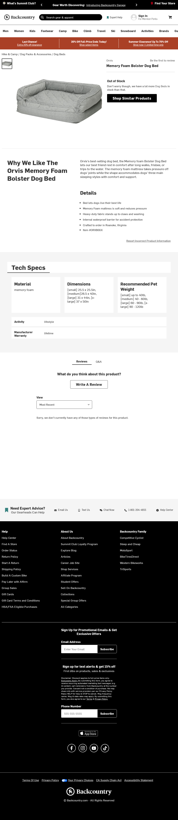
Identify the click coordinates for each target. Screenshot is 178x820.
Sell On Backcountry (73, 587)
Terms (89, 698)
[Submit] (42, 17)
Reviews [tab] (81, 361)
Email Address (71, 641)
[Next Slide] (136, 5)
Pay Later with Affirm (15, 581)
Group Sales (9, 587)
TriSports (125, 569)
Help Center (9, 537)
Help (5, 531)
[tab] (28, 267)
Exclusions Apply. (69, 680)
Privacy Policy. (101, 698)
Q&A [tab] (99, 361)
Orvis (109, 60)
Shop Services (69, 569)
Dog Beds (59, 54)
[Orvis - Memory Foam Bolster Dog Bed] (7, 63)
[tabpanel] (89, 308)
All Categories (69, 606)
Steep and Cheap (130, 544)
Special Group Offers (73, 600)
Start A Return (10, 562)
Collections (67, 594)
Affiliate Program (71, 575)
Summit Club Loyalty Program (79, 544)
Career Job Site (70, 562)
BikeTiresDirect (129, 556)
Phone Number (71, 706)
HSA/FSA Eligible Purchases (19, 606)
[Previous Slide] (41, 5)
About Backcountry (72, 537)
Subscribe (107, 649)
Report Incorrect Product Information (148, 240)
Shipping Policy (11, 569)
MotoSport (126, 550)
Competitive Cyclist (131, 537)
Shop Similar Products (132, 98)
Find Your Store (165, 3)
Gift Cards (8, 594)
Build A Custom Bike (14, 575)
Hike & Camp (10, 54)
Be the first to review (162, 60)
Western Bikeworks (131, 562)
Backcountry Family (133, 531)
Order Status (9, 550)
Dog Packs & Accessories (35, 54)
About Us (67, 531)
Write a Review (89, 384)
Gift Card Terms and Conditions (21, 600)
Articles (65, 556)
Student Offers (70, 581)
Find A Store (9, 544)
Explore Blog (68, 550)
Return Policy (10, 556)
